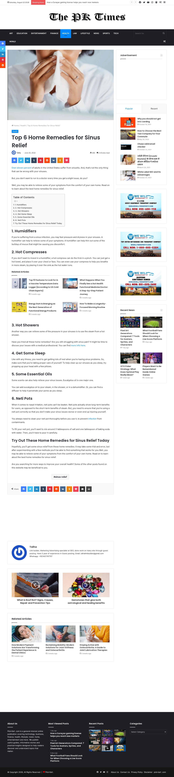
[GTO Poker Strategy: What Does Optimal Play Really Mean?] (130, 358)
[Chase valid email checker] (127, 148)
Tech (116, 33)
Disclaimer (148, 772)
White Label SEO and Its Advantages (149, 173)
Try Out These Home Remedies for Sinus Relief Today (38, 223)
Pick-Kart (49, 772)
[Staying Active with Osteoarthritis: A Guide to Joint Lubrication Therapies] (95, 633)
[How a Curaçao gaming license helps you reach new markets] (95, 733)
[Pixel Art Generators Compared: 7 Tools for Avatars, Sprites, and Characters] (130, 322)
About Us (115, 772)
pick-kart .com (160, 772)
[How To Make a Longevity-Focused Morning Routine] (70, 307)
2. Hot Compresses (23, 208)
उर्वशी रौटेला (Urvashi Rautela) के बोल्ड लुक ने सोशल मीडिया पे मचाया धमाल (148, 160)
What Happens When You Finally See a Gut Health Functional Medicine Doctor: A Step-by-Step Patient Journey (94, 287)
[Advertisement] (60, 518)
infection (92, 418)
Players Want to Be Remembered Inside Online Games (152, 370)
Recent (154, 108)
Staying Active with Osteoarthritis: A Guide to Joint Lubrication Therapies (93, 647)
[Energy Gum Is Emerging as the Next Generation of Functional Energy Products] (19, 307)
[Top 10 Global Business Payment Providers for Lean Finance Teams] (120, 740)
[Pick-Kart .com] (87, 17)
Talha (19, 153)
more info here (78, 345)
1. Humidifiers (20, 205)
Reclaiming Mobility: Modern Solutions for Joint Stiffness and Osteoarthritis (60, 647)
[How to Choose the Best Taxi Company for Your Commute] (127, 134)
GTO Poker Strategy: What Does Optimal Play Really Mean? (129, 370)
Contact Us (125, 772)
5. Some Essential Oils (24, 217)
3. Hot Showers (22, 211)
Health (65, 33)
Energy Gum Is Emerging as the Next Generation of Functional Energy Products (42, 307)
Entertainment (38, 33)
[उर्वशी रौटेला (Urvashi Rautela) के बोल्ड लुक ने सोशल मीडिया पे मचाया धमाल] (127, 160)
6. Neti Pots (20, 220)
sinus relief (61, 476)
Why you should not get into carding (149, 120)
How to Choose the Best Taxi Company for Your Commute (149, 133)
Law (75, 33)
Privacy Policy (137, 772)
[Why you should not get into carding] (127, 122)
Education (22, 33)
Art (11, 33)
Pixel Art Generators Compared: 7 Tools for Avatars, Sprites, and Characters (79, 2)
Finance (54, 33)
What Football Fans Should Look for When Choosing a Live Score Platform (152, 334)
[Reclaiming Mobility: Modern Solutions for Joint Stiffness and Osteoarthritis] (61, 633)
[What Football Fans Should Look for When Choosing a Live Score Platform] (152, 322)
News (96, 33)
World (12, 41)
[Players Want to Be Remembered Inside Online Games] (152, 358)
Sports (106, 33)
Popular (129, 108)
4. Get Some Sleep (23, 214)
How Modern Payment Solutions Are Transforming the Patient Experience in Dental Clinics (25, 649)
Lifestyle (85, 33)
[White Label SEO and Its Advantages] (127, 176)
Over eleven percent (21, 167)
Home (16, 125)
